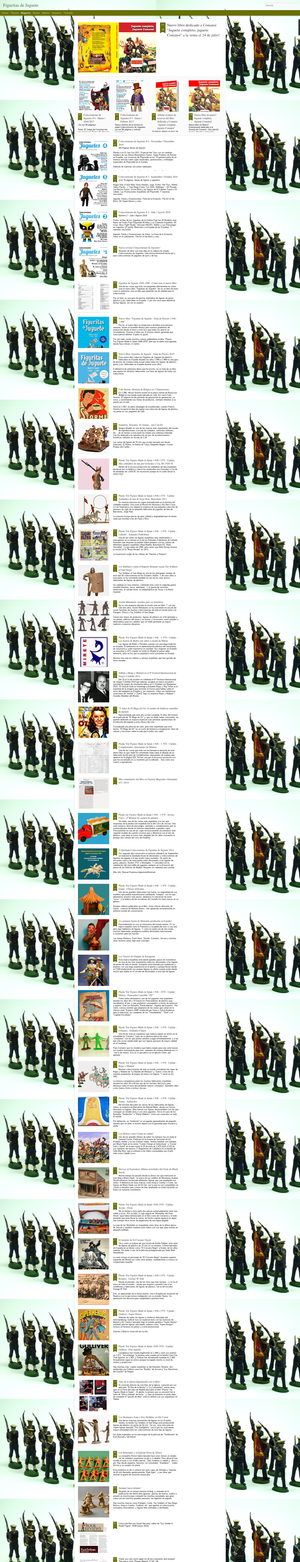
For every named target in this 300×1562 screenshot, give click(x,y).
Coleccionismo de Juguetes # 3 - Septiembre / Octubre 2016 (148, 176)
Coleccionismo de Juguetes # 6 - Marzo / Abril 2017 (94, 118)
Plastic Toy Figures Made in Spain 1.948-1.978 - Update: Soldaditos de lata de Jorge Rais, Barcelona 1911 (147, 497)
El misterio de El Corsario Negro (135, 1239)
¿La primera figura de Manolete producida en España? (145, 921)
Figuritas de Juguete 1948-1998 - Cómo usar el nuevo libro (148, 283)
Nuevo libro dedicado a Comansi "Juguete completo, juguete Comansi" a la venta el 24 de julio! (193, 29)
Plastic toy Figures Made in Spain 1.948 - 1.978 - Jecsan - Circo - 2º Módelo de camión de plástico (147, 816)
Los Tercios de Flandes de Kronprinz (137, 956)
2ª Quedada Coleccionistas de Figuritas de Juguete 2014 (146, 850)
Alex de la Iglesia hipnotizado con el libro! (139, 1381)
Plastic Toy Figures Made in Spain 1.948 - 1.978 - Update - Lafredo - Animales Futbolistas (148, 532)
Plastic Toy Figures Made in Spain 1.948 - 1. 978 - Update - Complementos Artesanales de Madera (148, 745)
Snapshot (56, 12)
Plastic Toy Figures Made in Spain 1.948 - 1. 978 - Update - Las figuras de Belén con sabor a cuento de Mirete (148, 639)
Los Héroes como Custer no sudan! (136, 1133)
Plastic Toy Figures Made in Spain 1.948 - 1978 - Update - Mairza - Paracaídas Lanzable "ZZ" (147, 993)
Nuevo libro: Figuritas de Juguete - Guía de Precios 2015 (147, 353)
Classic (5, 12)
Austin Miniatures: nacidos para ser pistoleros (141, 602)
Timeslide (68, 12)
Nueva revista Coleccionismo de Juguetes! (139, 247)
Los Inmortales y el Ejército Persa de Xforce (140, 1452)
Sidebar (46, 12)
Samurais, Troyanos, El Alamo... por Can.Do (141, 424)
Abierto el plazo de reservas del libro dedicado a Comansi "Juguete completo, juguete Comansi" (167, 121)
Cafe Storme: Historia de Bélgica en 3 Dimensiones (144, 389)
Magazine (26, 12)
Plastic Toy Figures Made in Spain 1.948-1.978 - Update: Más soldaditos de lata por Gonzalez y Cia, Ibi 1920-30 (147, 462)
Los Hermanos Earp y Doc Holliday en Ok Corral (143, 1417)
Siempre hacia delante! (130, 1488)
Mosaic (36, 12)
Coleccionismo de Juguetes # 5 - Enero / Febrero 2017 (131, 118)
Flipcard (15, 12)
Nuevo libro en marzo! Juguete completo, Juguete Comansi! (205, 118)
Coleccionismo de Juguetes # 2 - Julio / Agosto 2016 (144, 212)
